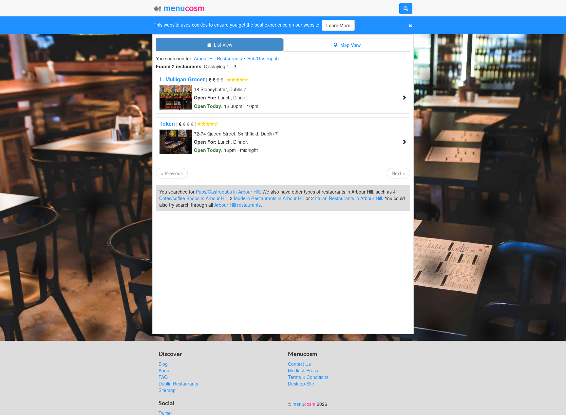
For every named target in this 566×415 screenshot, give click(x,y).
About (165, 370)
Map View (349, 45)
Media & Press (303, 370)
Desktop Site (301, 383)
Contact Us (299, 364)
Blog (163, 364)
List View (221, 44)
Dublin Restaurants (178, 383)
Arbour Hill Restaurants (218, 58)
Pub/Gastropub (263, 58)
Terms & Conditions (308, 377)
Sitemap (167, 390)
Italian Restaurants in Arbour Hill (348, 198)
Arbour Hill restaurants (237, 204)
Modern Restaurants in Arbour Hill (269, 198)
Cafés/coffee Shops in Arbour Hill (193, 198)
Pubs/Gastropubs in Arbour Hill (228, 191)
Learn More (338, 25)
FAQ (163, 377)
